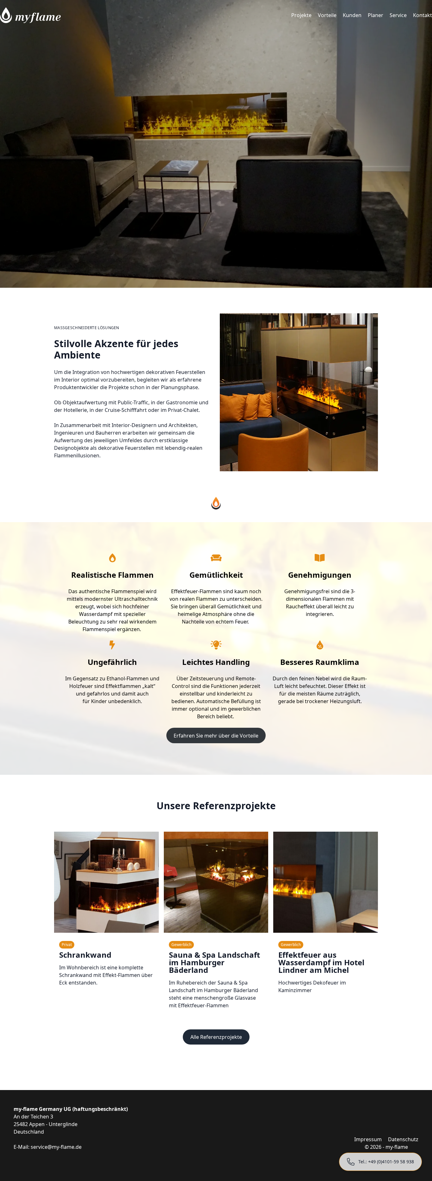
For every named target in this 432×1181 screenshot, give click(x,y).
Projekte (301, 15)
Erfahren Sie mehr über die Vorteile (216, 735)
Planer (375, 15)
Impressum (368, 1139)
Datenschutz (403, 1139)
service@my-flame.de (56, 1146)
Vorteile (327, 15)
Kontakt (422, 15)
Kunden (352, 15)
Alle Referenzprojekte (216, 1036)
